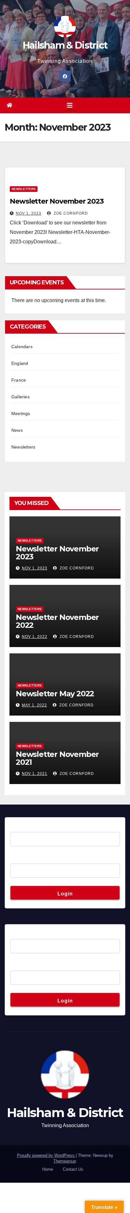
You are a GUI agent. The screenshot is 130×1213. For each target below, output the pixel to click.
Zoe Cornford (70, 213)
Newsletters (24, 189)
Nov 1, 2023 (28, 213)
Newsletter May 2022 (55, 693)
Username (21, 827)
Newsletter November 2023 (56, 201)
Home (47, 1169)
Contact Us (73, 1169)
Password (21, 858)
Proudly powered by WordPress (46, 1155)
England (19, 363)
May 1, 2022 (34, 705)
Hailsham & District (65, 45)
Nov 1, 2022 (34, 636)
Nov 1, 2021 (34, 773)
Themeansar (64, 1161)
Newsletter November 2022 (57, 621)
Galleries (20, 396)
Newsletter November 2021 (57, 758)
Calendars (21, 346)
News (17, 430)
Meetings (20, 413)
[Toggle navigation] (70, 105)
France (18, 380)
